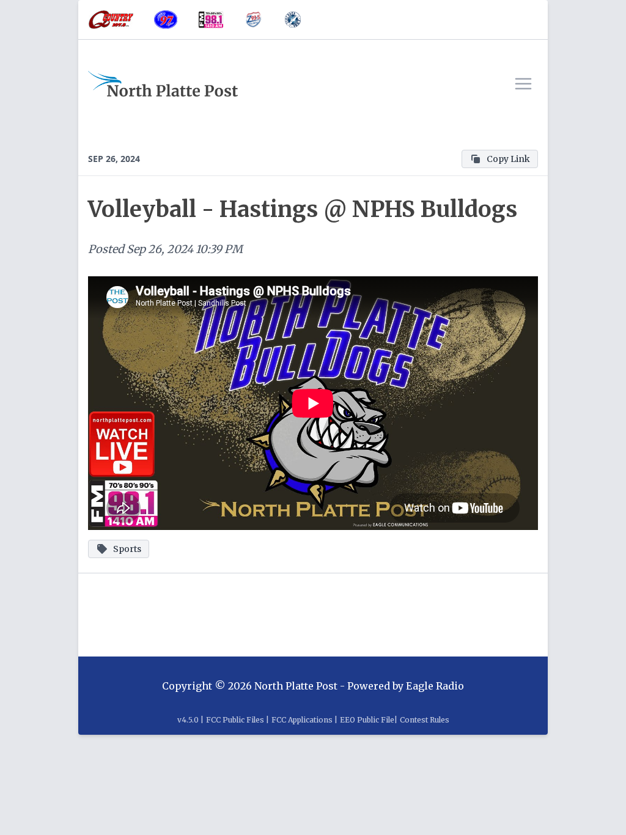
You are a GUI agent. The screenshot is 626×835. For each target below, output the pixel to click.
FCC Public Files (235, 719)
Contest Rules (424, 719)
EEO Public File (367, 719)
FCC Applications (302, 719)
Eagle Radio (435, 686)
